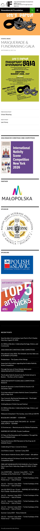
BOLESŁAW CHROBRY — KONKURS (13, 418)
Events (3, 38)
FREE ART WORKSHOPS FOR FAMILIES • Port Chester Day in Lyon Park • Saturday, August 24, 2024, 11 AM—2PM (19, 466)
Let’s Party (4, 121)
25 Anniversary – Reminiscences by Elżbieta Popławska (19, 427)
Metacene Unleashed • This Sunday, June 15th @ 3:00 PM (20, 414)
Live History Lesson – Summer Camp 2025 (15, 451)
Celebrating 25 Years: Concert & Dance (14, 447)
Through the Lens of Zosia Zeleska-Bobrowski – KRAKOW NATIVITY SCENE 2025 (16, 370)
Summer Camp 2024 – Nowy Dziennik (13, 513)
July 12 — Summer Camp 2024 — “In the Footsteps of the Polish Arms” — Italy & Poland (19, 517)
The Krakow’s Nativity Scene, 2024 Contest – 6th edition (19, 454)
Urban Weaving (6, 113)
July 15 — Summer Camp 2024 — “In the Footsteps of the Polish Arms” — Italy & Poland (19, 496)
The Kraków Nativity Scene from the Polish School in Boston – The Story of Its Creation (18, 376)
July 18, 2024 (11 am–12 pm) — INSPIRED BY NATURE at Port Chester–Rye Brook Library (20, 490)
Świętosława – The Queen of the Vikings (14, 359)
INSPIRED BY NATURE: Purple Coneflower (15, 431)
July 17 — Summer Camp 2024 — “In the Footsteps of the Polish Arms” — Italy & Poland (19, 479)
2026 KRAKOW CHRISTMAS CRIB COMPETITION (18, 350)
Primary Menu (37, 10)
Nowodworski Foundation (12, 10)
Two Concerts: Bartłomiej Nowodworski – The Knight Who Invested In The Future (19, 399)
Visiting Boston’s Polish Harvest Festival (14, 404)
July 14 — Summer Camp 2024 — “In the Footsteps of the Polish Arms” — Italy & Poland (19, 502)
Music (9, 38)
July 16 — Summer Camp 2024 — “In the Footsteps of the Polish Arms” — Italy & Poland (19, 484)
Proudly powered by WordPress (10, 528)
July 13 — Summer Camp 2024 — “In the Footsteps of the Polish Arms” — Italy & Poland (19, 508)
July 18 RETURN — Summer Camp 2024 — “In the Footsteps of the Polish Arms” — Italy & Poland (17, 473)
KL (15, 50)
